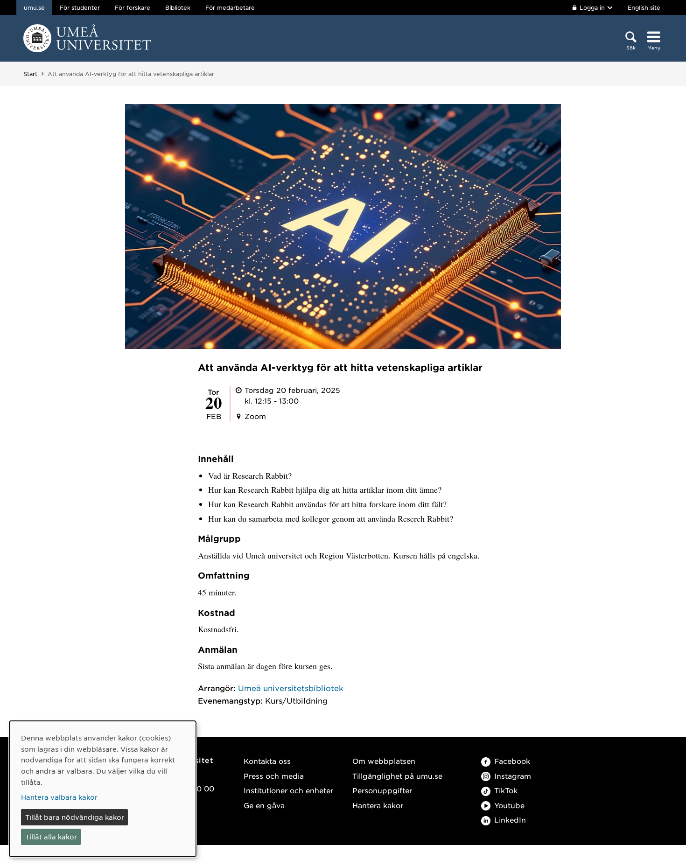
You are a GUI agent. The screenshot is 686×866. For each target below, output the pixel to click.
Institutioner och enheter (288, 790)
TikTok (506, 790)
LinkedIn (510, 819)
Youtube (509, 805)
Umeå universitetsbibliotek (290, 687)
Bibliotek (177, 7)
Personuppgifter (382, 790)
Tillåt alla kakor (51, 836)
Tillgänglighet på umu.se (397, 775)
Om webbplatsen (383, 760)
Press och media (274, 775)
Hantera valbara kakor (59, 797)
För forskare (132, 7)
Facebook (512, 760)
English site (644, 7)
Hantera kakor (377, 805)
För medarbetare (230, 7)
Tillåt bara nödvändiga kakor (74, 817)
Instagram (512, 775)
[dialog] (102, 789)
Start (30, 73)
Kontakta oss (267, 760)
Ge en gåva (264, 805)
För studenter (80, 7)
